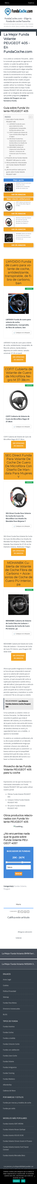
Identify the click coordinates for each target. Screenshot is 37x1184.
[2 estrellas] (24, 922)
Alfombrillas (7, 1085)
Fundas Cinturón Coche (11, 1044)
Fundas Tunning (8, 1073)
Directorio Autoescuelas (11, 1009)
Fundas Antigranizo (10, 1067)
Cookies (6, 985)
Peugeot (7, 889)
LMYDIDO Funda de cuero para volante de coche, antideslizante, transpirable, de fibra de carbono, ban (17, 127)
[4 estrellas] (25, 928)
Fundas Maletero (9, 1079)
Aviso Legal (7, 979)
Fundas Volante (20, 886)
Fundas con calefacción (11, 1050)
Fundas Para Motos (10, 1003)
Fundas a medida (9, 1038)
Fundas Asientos (9, 1026)
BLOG (5, 1014)
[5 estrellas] (11, 934)
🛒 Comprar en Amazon (22, 333)
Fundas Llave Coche (10, 1056)
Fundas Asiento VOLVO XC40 (13, 1135)
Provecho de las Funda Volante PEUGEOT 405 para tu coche (16, 159)
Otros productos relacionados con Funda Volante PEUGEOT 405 (16, 165)
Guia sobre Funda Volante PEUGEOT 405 (15, 120)
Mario (18, 904)
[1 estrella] (12, 922)
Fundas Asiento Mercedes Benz (14, 1155)
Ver (23, 1181)
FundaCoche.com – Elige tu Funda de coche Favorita (18, 19)
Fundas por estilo (9, 1108)
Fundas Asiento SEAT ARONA (13, 1124)
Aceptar (16, 1181)
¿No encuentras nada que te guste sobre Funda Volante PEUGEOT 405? (16, 172)
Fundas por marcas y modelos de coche (17, 1103)
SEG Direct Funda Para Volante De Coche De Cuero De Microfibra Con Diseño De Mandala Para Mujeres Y (18, 142)
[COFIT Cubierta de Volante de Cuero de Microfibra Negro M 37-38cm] (18, 400)
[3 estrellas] (12, 928)
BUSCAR (19, 874)
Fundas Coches (8, 1032)
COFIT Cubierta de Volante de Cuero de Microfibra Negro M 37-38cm (18, 134)
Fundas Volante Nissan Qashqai (14, 1129)
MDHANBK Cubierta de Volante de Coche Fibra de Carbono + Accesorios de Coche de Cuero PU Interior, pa (17, 151)
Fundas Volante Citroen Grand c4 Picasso (17, 1141)
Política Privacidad (9, 991)
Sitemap (6, 997)
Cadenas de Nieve (9, 1091)
